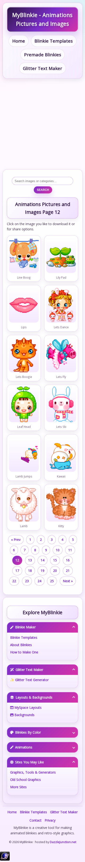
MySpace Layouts (27, 707)
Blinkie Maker (25, 627)
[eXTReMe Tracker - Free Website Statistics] (5, 859)
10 (58, 550)
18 (30, 570)
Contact (36, 820)
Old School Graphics (25, 779)
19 (42, 570)
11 (70, 550)
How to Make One (24, 652)
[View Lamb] (24, 504)
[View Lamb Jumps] (24, 454)
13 (30, 560)
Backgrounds (23, 715)
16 (68, 560)
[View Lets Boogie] (24, 355)
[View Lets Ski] (61, 405)
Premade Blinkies (42, 54)
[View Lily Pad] (61, 255)
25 (52, 581)
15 (55, 560)
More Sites (18, 787)
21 (68, 570)
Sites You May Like (29, 762)
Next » (68, 581)
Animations (23, 747)
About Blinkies (21, 645)
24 (39, 581)
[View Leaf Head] (24, 405)
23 (27, 581)
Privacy (50, 820)
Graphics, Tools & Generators (33, 772)
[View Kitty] (61, 504)
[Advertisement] (42, 123)
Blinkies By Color (28, 732)
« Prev (16, 539)
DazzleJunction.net (63, 842)
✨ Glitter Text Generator (29, 680)
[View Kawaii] (61, 454)
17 (17, 570)
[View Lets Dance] (61, 305)
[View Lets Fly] (61, 355)
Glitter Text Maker (42, 68)
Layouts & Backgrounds (34, 697)
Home (18, 41)
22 (14, 581)
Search (43, 190)
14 (42, 560)
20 (55, 570)
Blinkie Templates (53, 41)
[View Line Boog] (24, 255)
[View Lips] (24, 305)
